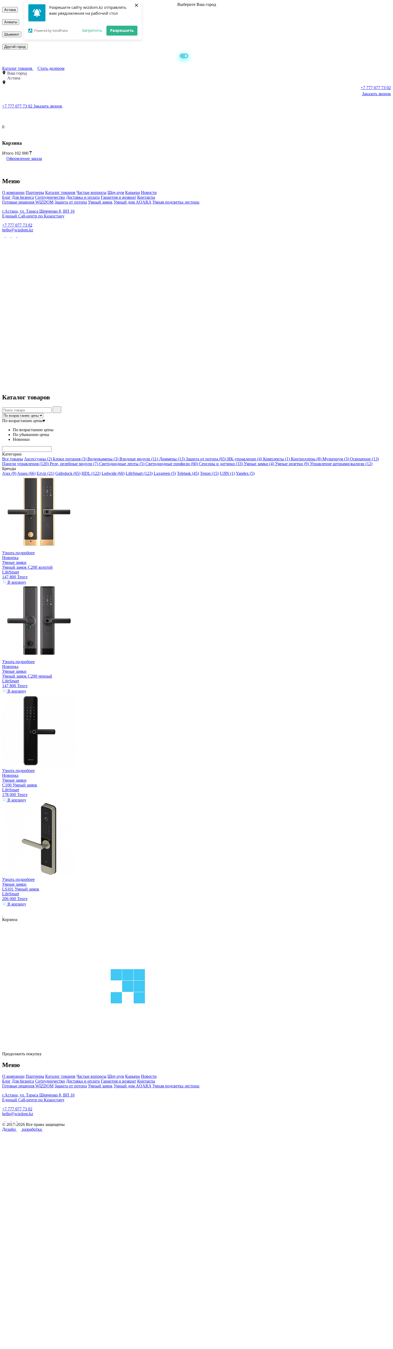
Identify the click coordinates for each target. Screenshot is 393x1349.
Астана (10, 10)
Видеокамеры (102, 459)
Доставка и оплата (83, 197)
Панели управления (25, 463)
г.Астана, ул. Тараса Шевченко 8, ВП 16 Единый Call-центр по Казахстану (38, 213)
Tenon (209, 473)
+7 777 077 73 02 (17, 106)
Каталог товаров (17, 68)
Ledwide (113, 473)
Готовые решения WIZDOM (27, 202)
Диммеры (172, 459)
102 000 (21, 153)
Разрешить (122, 30)
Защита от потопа (71, 202)
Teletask (188, 473)
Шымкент (11, 34)
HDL (91, 473)
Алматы (10, 22)
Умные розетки (292, 463)
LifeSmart (139, 473)
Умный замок (100, 202)
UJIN (227, 473)
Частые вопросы (91, 192)
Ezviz (45, 473)
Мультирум (335, 459)
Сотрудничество (50, 197)
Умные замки (259, 463)
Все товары (12, 459)
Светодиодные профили (171, 463)
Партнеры (35, 192)
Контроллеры (306, 459)
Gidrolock (67, 473)
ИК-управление (244, 459)
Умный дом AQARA (132, 202)
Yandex (245, 473)
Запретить (92, 30)
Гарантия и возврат (118, 197)
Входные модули (139, 459)
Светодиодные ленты (121, 463)
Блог (6, 197)
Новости (149, 192)
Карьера (132, 192)
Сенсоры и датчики (221, 463)
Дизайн (9, 1129)
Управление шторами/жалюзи (341, 463)
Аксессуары (38, 459)
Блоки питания (69, 459)
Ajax (9, 473)
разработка (32, 1129)
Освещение (364, 459)
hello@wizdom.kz (17, 230)
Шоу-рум (115, 192)
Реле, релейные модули (74, 463)
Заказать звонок (376, 93)
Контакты (146, 197)
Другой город (15, 47)
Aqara (26, 473)
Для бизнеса (23, 197)
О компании (13, 192)
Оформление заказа (24, 158)
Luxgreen (165, 473)
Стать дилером (50, 68)
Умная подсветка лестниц (175, 202)
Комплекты (276, 459)
